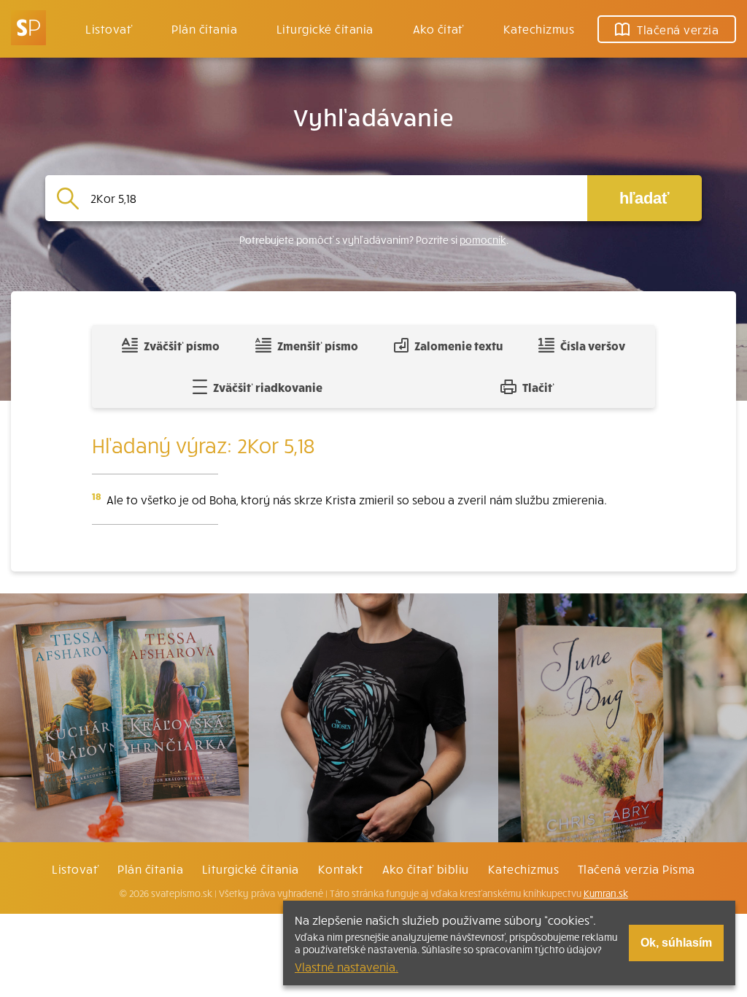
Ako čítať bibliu (425, 868)
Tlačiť (538, 387)
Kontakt (340, 868)
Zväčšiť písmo (182, 345)
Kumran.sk (606, 893)
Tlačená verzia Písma (636, 868)
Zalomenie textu (458, 345)
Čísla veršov (592, 345)
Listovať (108, 28)
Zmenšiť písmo (317, 345)
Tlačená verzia (678, 29)
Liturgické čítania (325, 28)
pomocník (483, 240)
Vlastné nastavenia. (346, 966)
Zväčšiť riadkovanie (267, 387)
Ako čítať (438, 28)
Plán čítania (150, 868)
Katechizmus (538, 28)
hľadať (644, 198)
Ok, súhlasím (676, 942)
